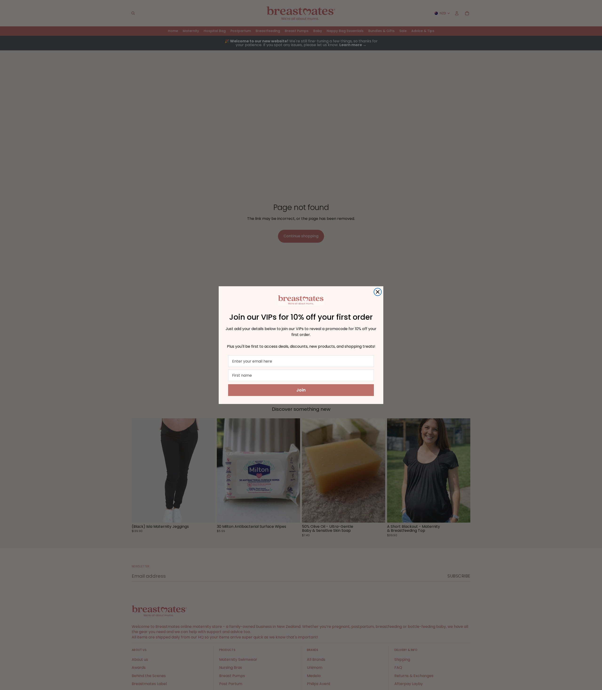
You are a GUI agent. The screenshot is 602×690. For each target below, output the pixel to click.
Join (301, 390)
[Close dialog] (377, 292)
